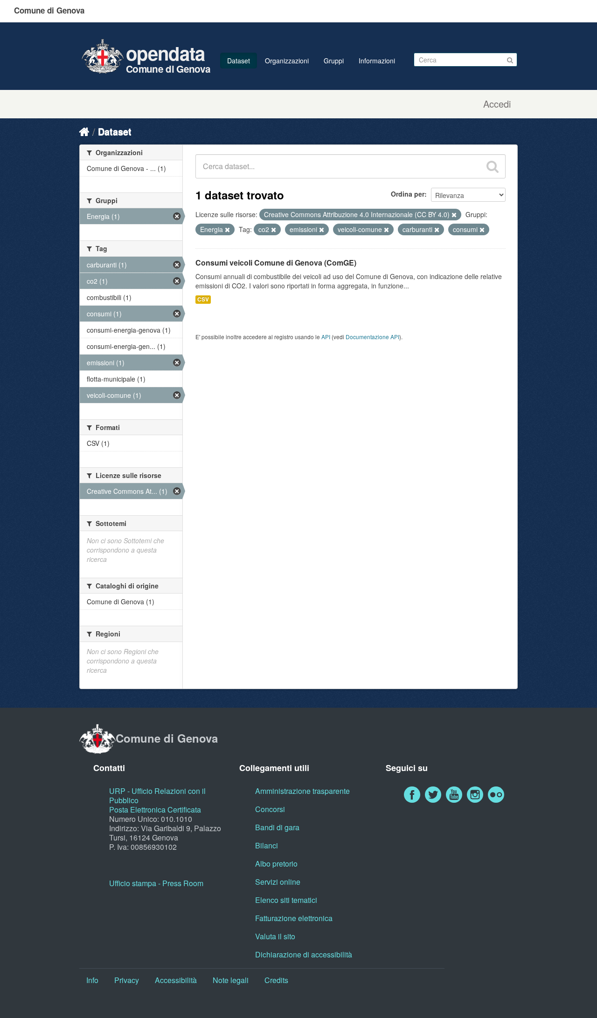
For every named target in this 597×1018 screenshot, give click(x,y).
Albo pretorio (276, 863)
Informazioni (377, 60)
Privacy (126, 980)
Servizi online (277, 881)
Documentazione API (372, 337)
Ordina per (407, 193)
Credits (276, 980)
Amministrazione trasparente (302, 791)
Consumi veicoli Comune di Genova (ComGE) (275, 262)
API (325, 337)
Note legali (231, 980)
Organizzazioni (287, 60)
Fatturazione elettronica (294, 918)
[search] (492, 166)
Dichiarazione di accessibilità (303, 954)
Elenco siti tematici (286, 900)
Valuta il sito (275, 936)
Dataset (238, 60)
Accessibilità (176, 980)
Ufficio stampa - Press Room (156, 883)
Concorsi (270, 809)
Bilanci (266, 845)
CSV (203, 299)
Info (92, 980)
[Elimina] (454, 215)
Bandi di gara (277, 827)
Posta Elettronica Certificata (155, 809)
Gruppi (334, 60)
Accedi (497, 103)
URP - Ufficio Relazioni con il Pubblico (157, 796)
